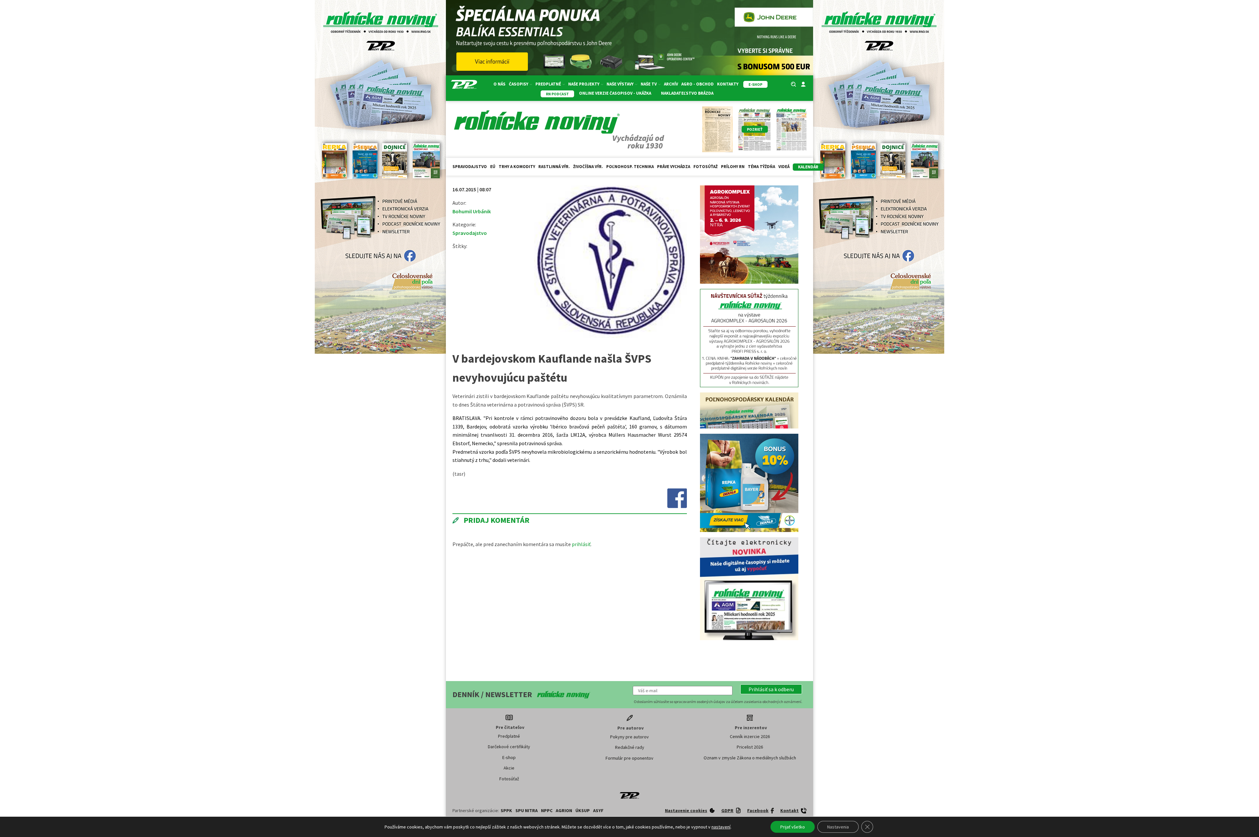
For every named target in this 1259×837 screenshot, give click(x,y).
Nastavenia (838, 827)
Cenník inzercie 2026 (750, 638)
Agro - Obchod (697, 84)
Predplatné (509, 638)
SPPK (506, 712)
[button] (771, 591)
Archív (671, 84)
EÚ (492, 166)
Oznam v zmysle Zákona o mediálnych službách (750, 659)
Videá (783, 166)
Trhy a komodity (517, 166)
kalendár (808, 167)
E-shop (509, 659)
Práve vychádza (673, 166)
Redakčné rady (629, 649)
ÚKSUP (582, 712)
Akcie (509, 670)
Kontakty (727, 84)
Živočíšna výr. (588, 166)
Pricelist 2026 (750, 649)
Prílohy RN (733, 166)
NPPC (546, 712)
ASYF (598, 712)
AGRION (564, 712)
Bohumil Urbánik (471, 211)
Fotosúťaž (705, 166)
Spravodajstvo (469, 166)
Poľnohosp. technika (630, 166)
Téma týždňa (761, 166)
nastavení (720, 827)
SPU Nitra (526, 712)
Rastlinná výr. (554, 166)
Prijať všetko (792, 827)
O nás (499, 84)
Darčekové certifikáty (509, 648)
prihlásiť (581, 544)
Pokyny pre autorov (629, 638)
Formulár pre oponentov (629, 660)
